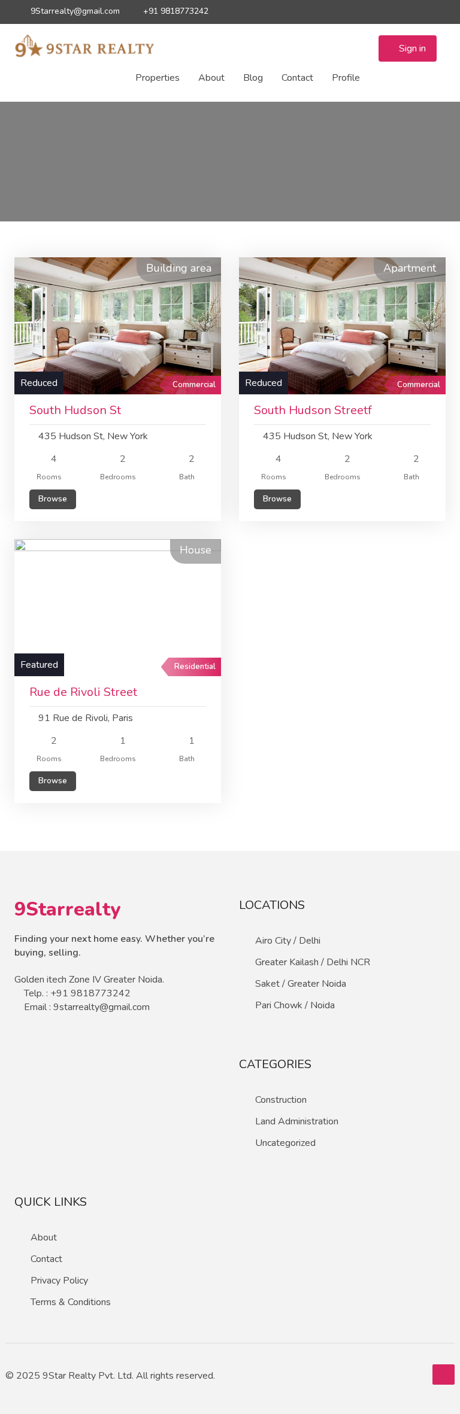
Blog (253, 77)
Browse (52, 499)
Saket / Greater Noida (300, 983)
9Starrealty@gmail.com (74, 11)
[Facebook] (372, 11)
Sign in (411, 48)
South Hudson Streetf (313, 410)
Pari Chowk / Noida (295, 1005)
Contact (297, 77)
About (211, 77)
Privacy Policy (59, 1280)
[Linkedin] (414, 11)
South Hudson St (75, 410)
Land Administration (296, 1121)
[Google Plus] (393, 11)
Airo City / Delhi (287, 940)
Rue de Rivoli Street (83, 692)
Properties (157, 77)
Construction (281, 1099)
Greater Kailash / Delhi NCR (312, 962)
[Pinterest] (435, 11)
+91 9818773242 (174, 11)
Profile (346, 77)
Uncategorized (285, 1143)
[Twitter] (351, 11)
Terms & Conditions (71, 1302)
